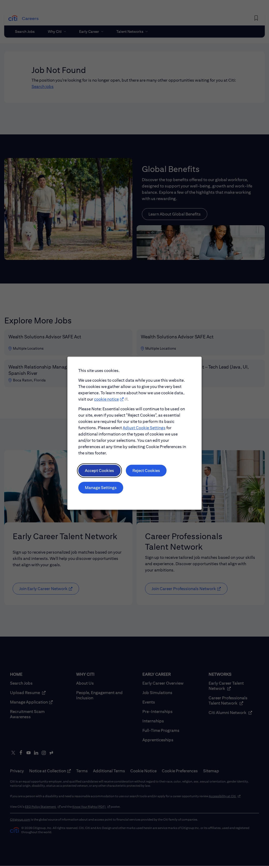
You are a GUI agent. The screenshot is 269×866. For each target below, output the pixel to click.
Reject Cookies (146, 470)
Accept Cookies (99, 470)
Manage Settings (101, 487)
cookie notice (106, 399)
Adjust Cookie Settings (144, 427)
